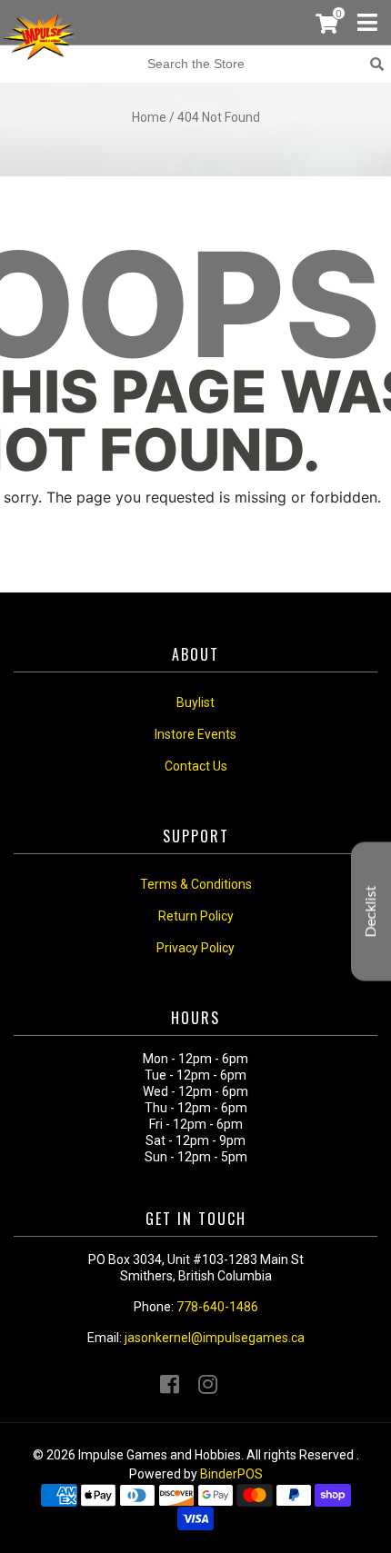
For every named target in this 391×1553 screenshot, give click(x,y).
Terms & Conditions (196, 884)
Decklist (371, 911)
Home (149, 117)
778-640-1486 (217, 1306)
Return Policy (196, 916)
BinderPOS (231, 1474)
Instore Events (195, 734)
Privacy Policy (195, 948)
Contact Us (196, 766)
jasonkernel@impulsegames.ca (215, 1337)
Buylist (195, 702)
